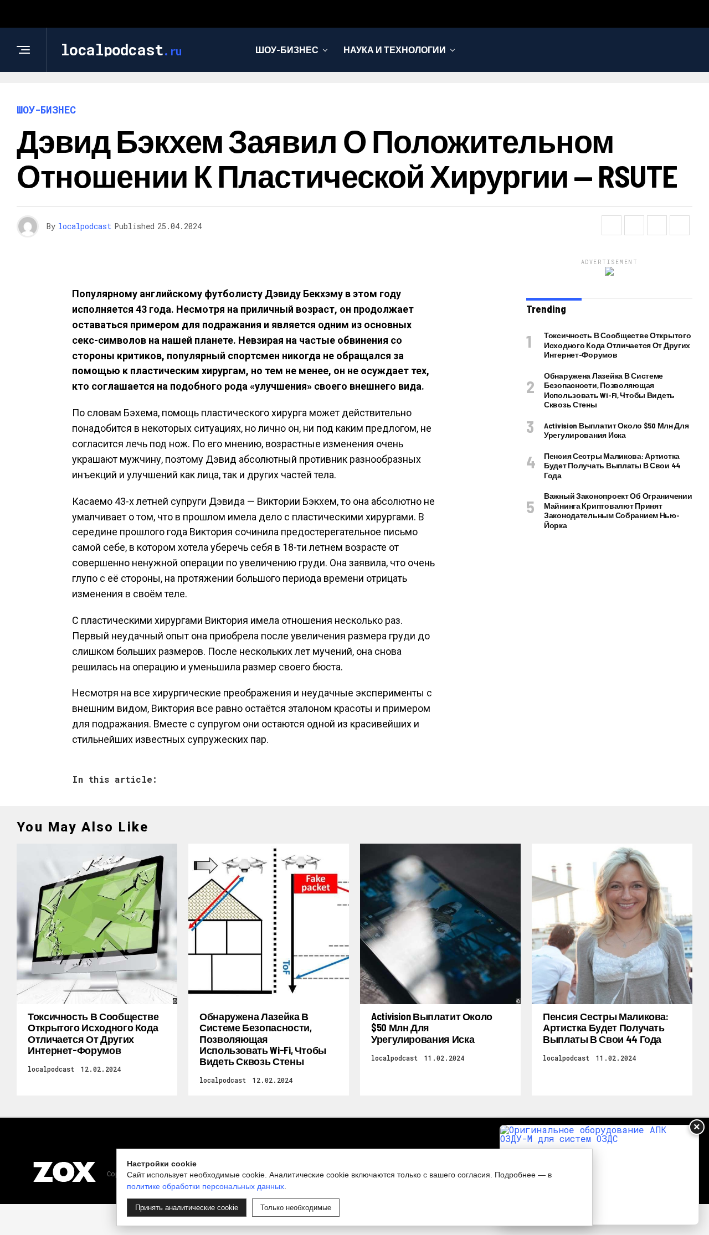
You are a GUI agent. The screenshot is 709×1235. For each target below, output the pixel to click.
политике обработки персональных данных (205, 1186)
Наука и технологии (394, 49)
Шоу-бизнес (286, 49)
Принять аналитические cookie (186, 1207)
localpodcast (84, 226)
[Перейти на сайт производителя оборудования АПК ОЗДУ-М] (599, 1174)
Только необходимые (295, 1207)
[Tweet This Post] (634, 225)
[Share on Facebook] (611, 225)
